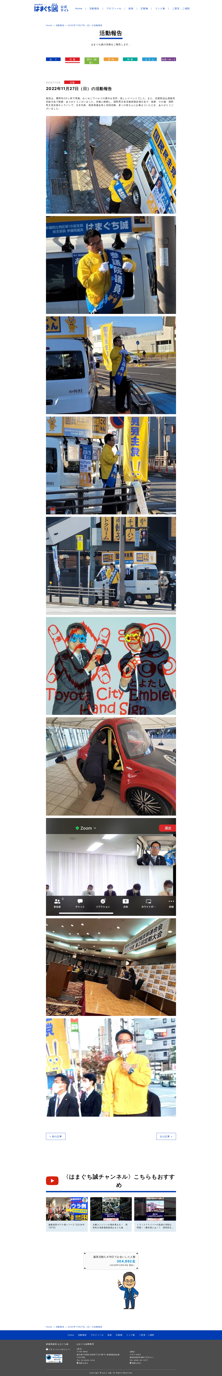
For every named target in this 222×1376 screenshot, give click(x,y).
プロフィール (113, 8)
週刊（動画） (92, 61)
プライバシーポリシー (59, 1349)
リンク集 (160, 8)
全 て (53, 59)
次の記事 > (166, 1136)
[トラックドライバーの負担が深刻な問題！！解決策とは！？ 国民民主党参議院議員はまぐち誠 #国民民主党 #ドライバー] (155, 1209)
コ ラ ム (149, 59)
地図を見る (83, 1363)
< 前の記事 (55, 1136)
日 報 (72, 59)
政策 (131, 8)
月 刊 (111, 59)
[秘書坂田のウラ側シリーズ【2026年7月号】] (67, 1209)
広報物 (144, 8)
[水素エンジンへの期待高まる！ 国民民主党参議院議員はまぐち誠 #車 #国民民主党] (111, 1209)
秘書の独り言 (169, 59)
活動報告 (94, 8)
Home (78, 8)
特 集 (130, 59)
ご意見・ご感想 (181, 8)
